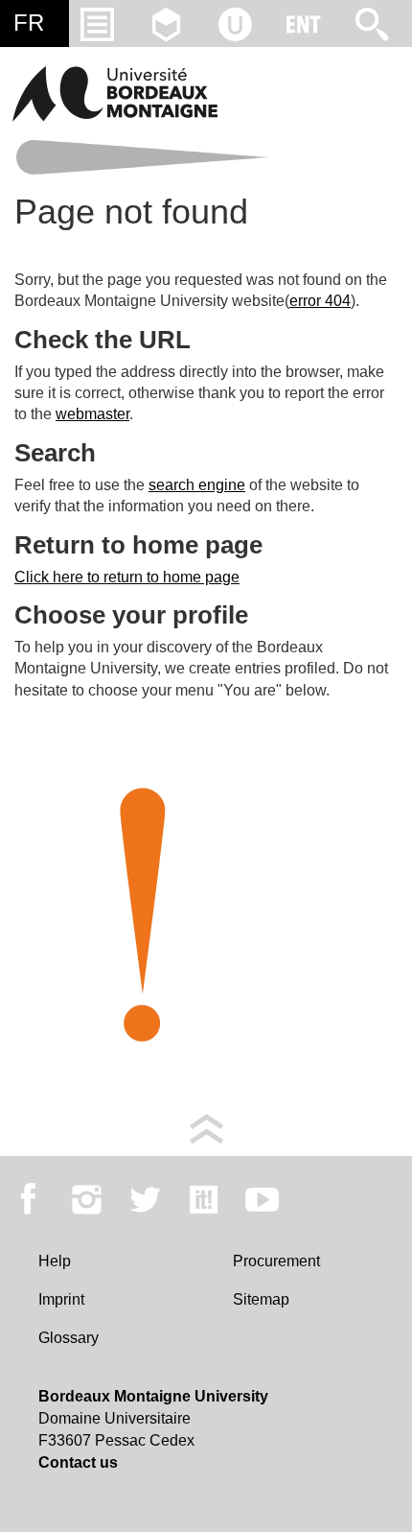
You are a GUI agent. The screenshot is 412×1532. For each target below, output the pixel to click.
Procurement (276, 1261)
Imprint (61, 1299)
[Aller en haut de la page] (206, 1128)
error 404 (320, 301)
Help (54, 1261)
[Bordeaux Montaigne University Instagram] (86, 1199)
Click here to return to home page (127, 577)
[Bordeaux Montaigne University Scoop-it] (203, 1199)
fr (28, 22)
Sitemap (261, 1299)
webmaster (92, 414)
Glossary (68, 1338)
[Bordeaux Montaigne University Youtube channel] (262, 1199)
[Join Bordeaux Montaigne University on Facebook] (28, 1199)
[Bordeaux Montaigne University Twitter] (145, 1199)
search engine (197, 485)
